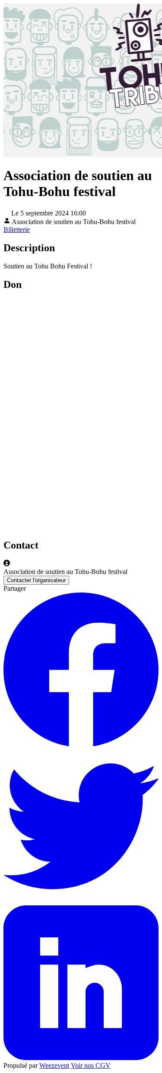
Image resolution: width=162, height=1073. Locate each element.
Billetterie (16, 229)
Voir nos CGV (91, 1065)
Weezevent (54, 1065)
